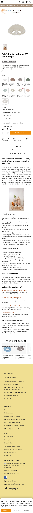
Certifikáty (7, 455)
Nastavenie (16, 510)
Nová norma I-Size (10, 452)
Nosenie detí (8, 443)
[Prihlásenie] (23, 2)
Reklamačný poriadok (11, 384)
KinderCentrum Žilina (10, 484)
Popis (16, 146)
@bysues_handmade (10, 470)
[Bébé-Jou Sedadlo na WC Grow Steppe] (16, 30)
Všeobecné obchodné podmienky (14, 381)
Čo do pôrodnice (9, 440)
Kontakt (6, 410)
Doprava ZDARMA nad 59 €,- (13, 422)
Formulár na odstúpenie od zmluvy (15, 392)
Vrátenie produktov (10, 377)
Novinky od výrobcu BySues (13, 449)
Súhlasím (6, 510)
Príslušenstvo (16, 150)
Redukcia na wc (12, 17)
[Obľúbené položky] (27, 2)
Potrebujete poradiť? (16, 153)
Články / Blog (8, 436)
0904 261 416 (22, 484)
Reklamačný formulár (11, 395)
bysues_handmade (10, 481)
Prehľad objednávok (10, 399)
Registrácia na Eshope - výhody (14, 425)
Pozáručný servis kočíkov (12, 416)
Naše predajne (8, 413)
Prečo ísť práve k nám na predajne (15, 419)
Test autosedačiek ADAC (12, 446)
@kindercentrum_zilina (11, 473)
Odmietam (25, 510)
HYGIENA (4, 17)
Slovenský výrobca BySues (12, 429)
